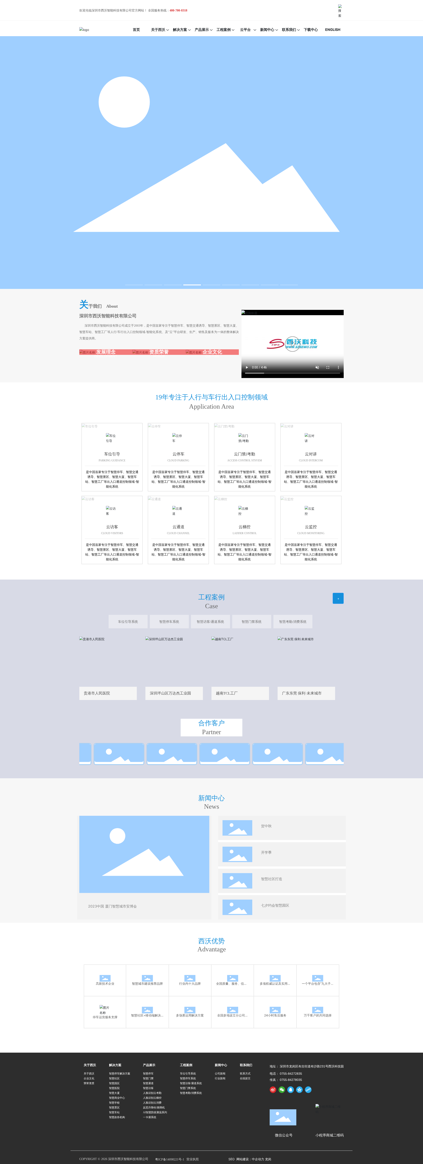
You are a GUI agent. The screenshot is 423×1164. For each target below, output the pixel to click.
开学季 (266, 852)
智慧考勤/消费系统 (292, 621)
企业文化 (212, 352)
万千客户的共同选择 (318, 1006)
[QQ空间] (299, 1089)
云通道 (153, 498)
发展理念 (106, 352)
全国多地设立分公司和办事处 (233, 1006)
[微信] (281, 1089)
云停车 (153, 425)
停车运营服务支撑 (105, 1005)
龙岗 (268, 1159)
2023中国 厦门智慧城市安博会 (112, 906)
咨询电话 (415, 481)
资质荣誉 (159, 352)
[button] (134, 284)
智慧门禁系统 (252, 621)
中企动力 (258, 1159)
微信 (415, 443)
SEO (231, 1159)
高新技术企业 (105, 975)
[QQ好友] (290, 1089)
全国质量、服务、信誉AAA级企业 (235, 975)
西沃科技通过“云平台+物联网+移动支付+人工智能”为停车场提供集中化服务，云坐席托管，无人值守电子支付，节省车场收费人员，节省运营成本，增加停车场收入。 (105, 1023)
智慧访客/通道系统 (210, 621)
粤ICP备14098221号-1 (169, 1159)
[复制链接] (308, 1089)
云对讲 (286, 425)
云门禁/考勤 (223, 425)
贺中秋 (266, 826)
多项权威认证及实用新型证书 (275, 975)
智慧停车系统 (169, 621)
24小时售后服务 (275, 1006)
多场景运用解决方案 (190, 1006)
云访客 (87, 498)
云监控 (286, 498)
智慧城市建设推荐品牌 (147, 975)
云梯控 (219, 498)
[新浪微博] (273, 1089)
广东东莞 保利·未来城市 (306, 660)
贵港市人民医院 (108, 660)
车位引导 (89, 425)
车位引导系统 (128, 621)
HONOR (159, 356)
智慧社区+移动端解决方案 (147, 1006)
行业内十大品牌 (190, 975)
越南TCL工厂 (240, 660)
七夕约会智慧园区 (275, 905)
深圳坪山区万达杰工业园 (174, 660)
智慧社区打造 (271, 879)
